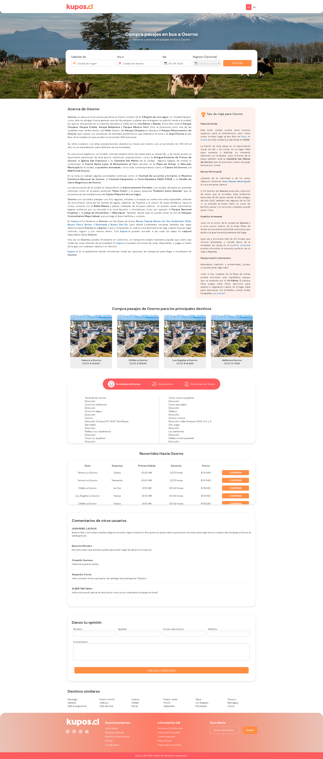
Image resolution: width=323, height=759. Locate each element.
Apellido (122, 629)
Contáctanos (112, 745)
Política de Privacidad (169, 732)
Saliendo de (78, 57)
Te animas (219, 293)
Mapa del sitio (165, 740)
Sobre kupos (111, 728)
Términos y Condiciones (170, 728)
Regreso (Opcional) (205, 57)
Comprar (235, 472)
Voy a (120, 57)
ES (248, 7)
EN (254, 7)
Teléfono (212, 629)
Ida (164, 57)
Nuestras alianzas (114, 732)
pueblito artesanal (239, 245)
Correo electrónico (173, 629)
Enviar (250, 730)
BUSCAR (237, 63)
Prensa (108, 740)
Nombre (77, 629)
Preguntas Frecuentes (169, 745)
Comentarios (80, 641)
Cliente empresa (166, 736)
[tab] (124, 384)
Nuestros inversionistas (117, 736)
